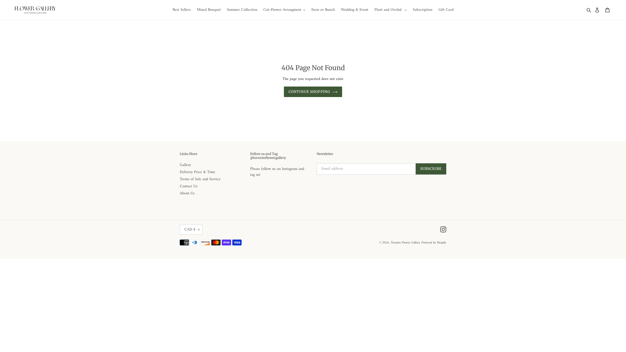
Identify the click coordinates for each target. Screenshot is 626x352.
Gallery (185, 165)
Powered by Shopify (433, 242)
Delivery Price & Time (197, 172)
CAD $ (189, 229)
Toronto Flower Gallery (405, 242)
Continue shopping (309, 91)
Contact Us (189, 186)
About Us (187, 193)
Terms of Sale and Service (200, 179)
